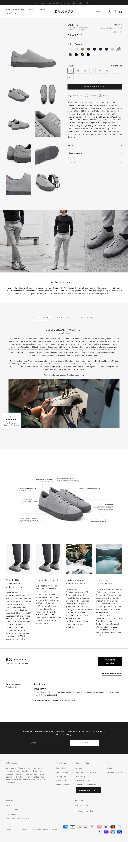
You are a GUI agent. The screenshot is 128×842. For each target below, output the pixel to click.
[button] (95, 35)
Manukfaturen (63, 785)
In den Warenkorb (94, 87)
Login (109, 768)
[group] (19, 659)
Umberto (72, 137)
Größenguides (12, 13)
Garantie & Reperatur (86, 785)
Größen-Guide (82, 781)
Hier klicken (89, 811)
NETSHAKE (52, 829)
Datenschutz (12, 810)
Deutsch (98, 11)
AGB (8, 806)
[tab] (112, 674)
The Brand (31, 9)
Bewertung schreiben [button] (110, 661)
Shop (8, 9)
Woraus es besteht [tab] (65, 317)
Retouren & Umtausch (86, 772)
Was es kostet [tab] (87, 317)
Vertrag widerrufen (88, 790)
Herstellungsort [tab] (42, 317)
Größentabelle (116, 66)
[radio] (70, 49)
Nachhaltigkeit (63, 772)
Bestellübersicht (114, 772)
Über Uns (60, 768)
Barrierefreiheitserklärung (18, 818)
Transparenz (18, 9)
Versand (79, 768)
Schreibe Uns (86, 806)
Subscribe (84, 743)
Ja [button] (62, 700)
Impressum (11, 814)
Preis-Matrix (62, 781)
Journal (41, 9)
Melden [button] (67, 700)
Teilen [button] (73, 700)
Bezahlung (80, 776)
